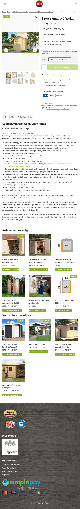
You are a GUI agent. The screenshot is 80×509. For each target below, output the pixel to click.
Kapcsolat (6, 475)
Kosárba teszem (62, 67)
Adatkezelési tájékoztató (11, 465)
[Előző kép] (6, 50)
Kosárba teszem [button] (10, 269)
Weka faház (57, 111)
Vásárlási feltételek (9, 468)
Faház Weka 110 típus (37, 344)
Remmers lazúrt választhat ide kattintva (40, 198)
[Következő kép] (35, 50)
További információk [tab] (25, 117)
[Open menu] (76, 3)
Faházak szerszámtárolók (55, 105)
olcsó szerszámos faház (53, 109)
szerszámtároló (64, 109)
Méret (44, 59)
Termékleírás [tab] (9, 117)
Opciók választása (37, 269)
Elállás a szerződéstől (10, 471)
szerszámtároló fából (47, 111)
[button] (36, 17)
